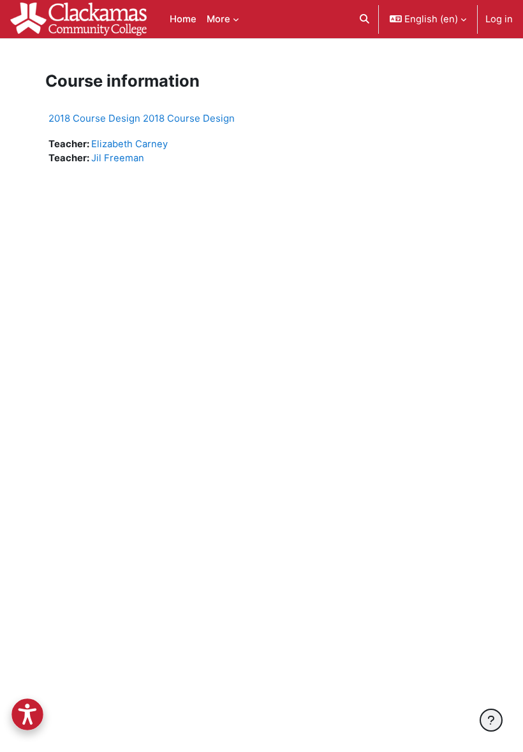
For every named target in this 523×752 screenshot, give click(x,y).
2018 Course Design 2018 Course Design (141, 118)
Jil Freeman (117, 158)
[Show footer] (491, 720)
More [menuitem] (218, 19)
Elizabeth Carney (129, 144)
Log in (499, 19)
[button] (364, 19)
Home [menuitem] (183, 19)
